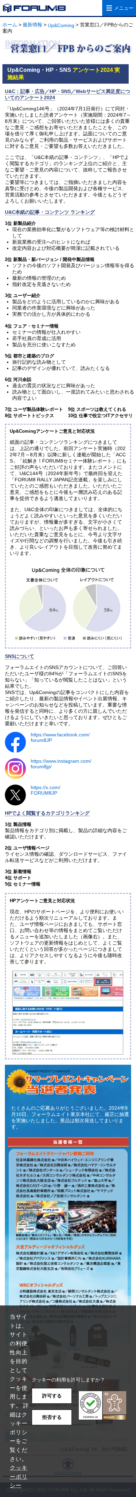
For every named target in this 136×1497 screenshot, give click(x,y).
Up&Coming (61, 25)
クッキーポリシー (18, 1476)
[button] (102, 1405)
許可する (52, 1395)
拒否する (52, 1417)
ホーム (9, 24)
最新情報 (32, 24)
